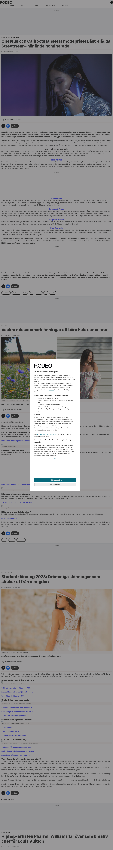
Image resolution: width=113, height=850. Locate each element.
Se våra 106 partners (55, 459)
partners (51, 390)
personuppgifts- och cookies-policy (47, 434)
